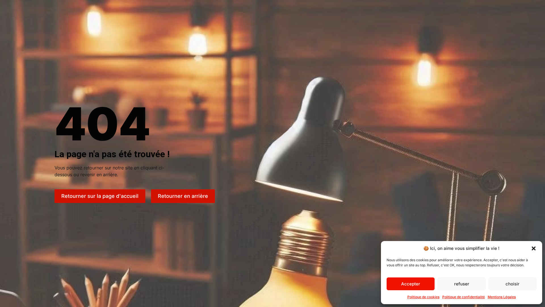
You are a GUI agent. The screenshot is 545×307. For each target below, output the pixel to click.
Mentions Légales (502, 297)
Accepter (410, 284)
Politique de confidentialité (463, 297)
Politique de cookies (423, 297)
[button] (533, 248)
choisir (512, 284)
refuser (461, 284)
